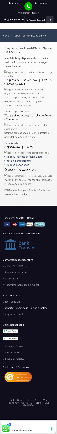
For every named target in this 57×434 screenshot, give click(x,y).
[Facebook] (5, 20)
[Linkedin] (23, 20)
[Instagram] (8, 20)
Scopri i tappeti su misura (16, 111)
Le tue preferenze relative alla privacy (31, 424)
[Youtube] (11, 20)
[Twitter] (19, 20)
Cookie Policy (11, 338)
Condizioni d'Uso (12, 352)
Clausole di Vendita (13, 358)
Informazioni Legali (13, 346)
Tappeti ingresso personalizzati (24, 156)
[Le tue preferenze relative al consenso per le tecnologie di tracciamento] (52, 429)
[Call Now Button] (28, 6)
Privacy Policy (11, 331)
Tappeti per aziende (18, 164)
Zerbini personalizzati (19, 160)
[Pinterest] (15, 20)
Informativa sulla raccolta (18, 430)
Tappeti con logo (12, 143)
